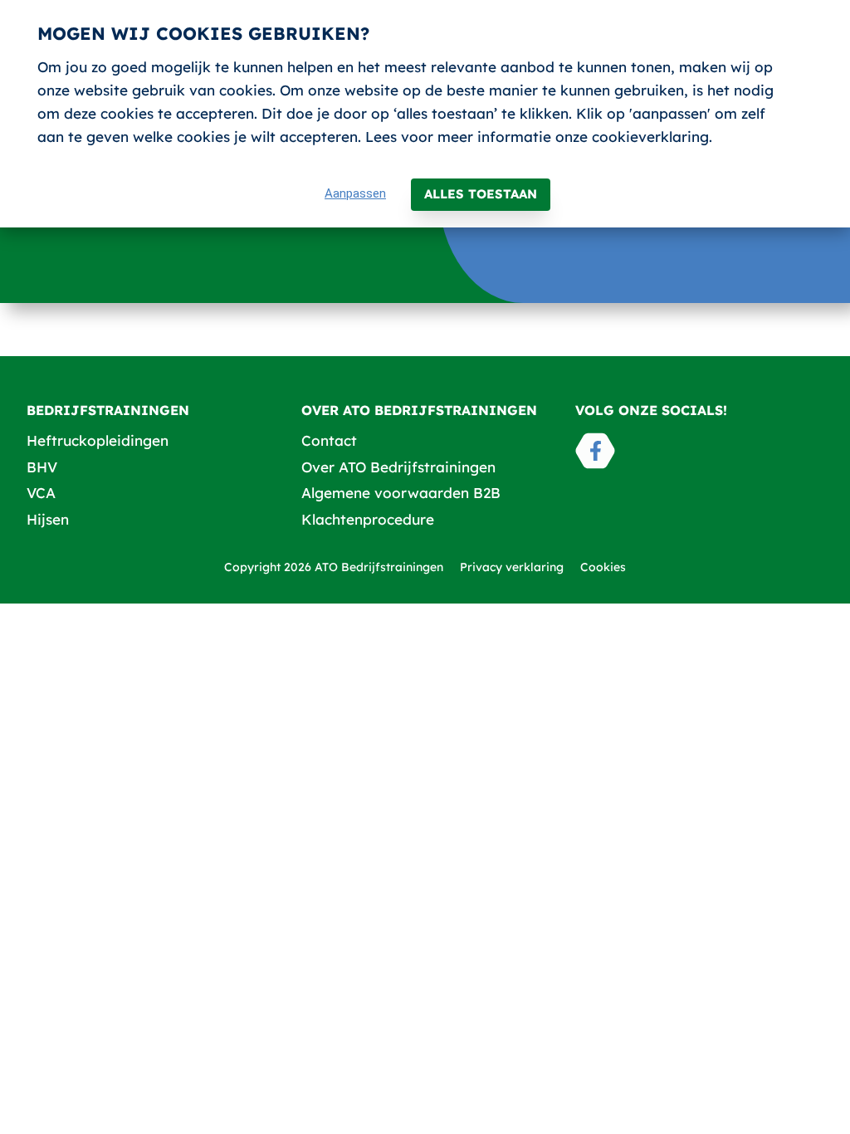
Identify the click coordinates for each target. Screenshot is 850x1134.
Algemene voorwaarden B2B (401, 492)
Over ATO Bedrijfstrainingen (398, 467)
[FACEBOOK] (595, 451)
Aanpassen (355, 193)
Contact (329, 440)
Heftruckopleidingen (98, 440)
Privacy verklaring (512, 567)
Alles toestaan (480, 194)
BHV (42, 467)
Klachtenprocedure (367, 519)
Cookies (603, 567)
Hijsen (48, 519)
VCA (41, 492)
